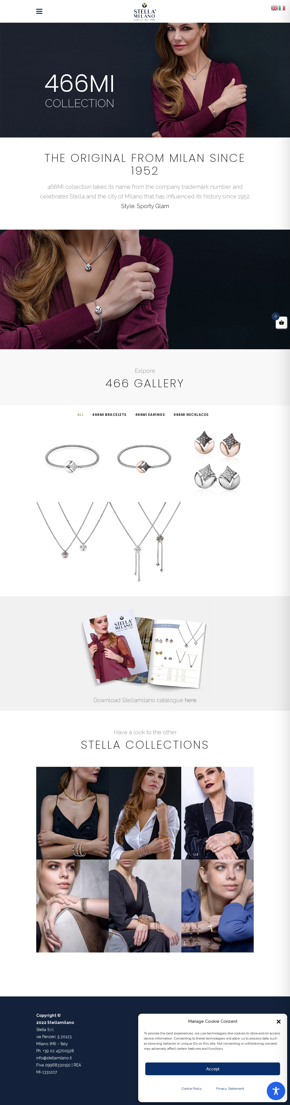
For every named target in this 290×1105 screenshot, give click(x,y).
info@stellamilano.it (54, 1058)
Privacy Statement (230, 1089)
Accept (212, 1068)
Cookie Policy (192, 1089)
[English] (274, 7)
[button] (279, 1021)
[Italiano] (282, 7)
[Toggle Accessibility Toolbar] (276, 1091)
